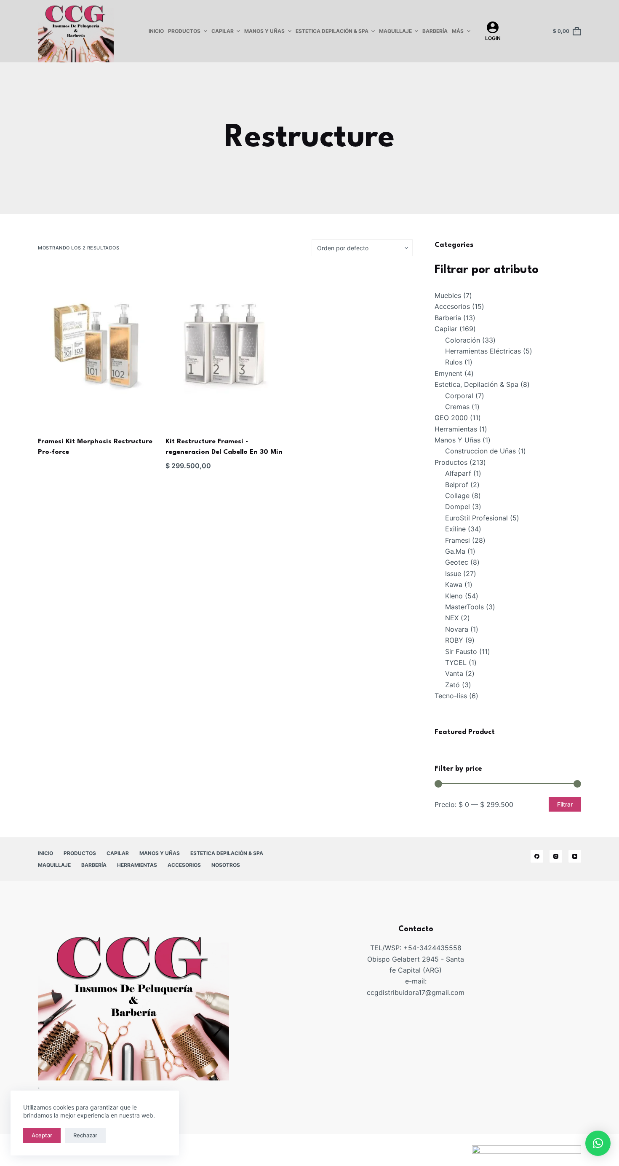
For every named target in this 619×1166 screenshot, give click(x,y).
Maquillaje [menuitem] (395, 31)
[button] (598, 1143)
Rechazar (85, 1135)
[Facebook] (537, 856)
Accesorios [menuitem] (184, 865)
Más (458, 31)
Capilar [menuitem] (222, 31)
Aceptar (42, 1135)
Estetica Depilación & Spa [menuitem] (332, 31)
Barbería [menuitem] (435, 31)
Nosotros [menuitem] (225, 865)
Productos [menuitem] (184, 31)
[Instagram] (556, 856)
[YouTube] (574, 856)
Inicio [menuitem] (156, 31)
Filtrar (565, 804)
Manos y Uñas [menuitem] (264, 31)
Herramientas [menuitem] (137, 865)
